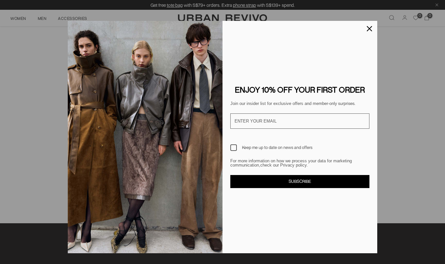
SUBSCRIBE (300, 181)
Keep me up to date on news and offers (277, 147)
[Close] (369, 29)
